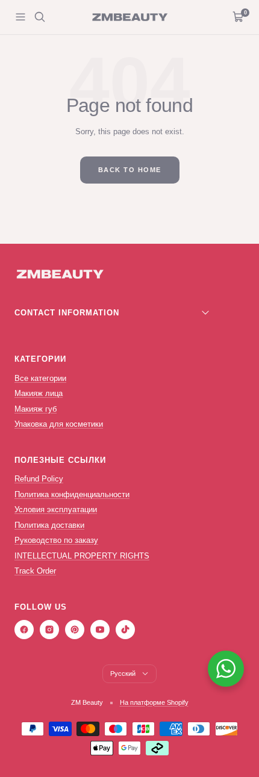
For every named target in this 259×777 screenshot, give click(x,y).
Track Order (35, 570)
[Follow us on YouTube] (100, 629)
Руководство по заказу (56, 540)
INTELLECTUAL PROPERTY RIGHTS (81, 555)
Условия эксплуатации (55, 509)
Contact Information (66, 312)
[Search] (40, 17)
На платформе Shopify (154, 702)
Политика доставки (49, 525)
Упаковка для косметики (58, 424)
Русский (123, 673)
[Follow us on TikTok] (125, 629)
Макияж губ (35, 408)
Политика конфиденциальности (72, 494)
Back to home (129, 169)
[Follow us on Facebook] (24, 629)
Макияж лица (38, 393)
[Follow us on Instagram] (49, 629)
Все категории (40, 378)
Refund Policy (38, 478)
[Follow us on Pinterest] (74, 629)
